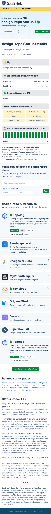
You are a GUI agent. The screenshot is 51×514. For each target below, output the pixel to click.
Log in (4, 189)
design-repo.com (30, 150)
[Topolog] (5, 216)
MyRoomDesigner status (25, 385)
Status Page (13, 511)
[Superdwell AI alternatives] (5, 330)
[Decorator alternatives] (5, 317)
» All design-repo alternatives (25, 369)
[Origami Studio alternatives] (5, 302)
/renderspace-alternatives (12, 241)
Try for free (14, 230)
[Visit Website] (48, 243)
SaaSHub (22, 511)
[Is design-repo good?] (18, 31)
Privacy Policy (32, 511)
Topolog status (8, 383)
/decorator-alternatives (11, 314)
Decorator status (38, 388)
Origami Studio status (19, 388)
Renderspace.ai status (26, 383)
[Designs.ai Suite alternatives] (5, 262)
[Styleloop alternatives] (5, 289)
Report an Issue (42, 31)
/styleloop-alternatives (11, 286)
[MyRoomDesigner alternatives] (5, 277)
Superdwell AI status (10, 390)
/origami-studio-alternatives (13, 299)
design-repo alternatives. (28, 159)
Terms (40, 511)
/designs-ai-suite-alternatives (14, 258)
